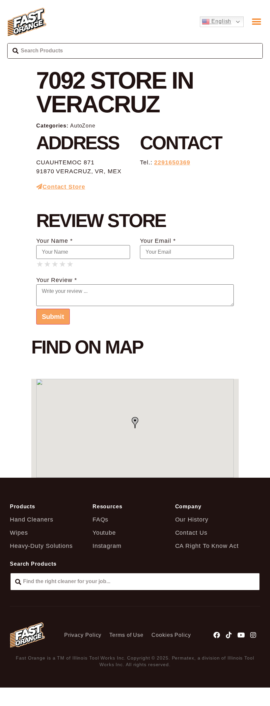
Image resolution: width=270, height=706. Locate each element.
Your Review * (56, 280)
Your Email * (158, 241)
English (220, 21)
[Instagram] (253, 635)
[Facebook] (217, 635)
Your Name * (54, 241)
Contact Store (63, 187)
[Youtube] (241, 635)
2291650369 (172, 162)
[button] (257, 22)
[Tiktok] (229, 635)
